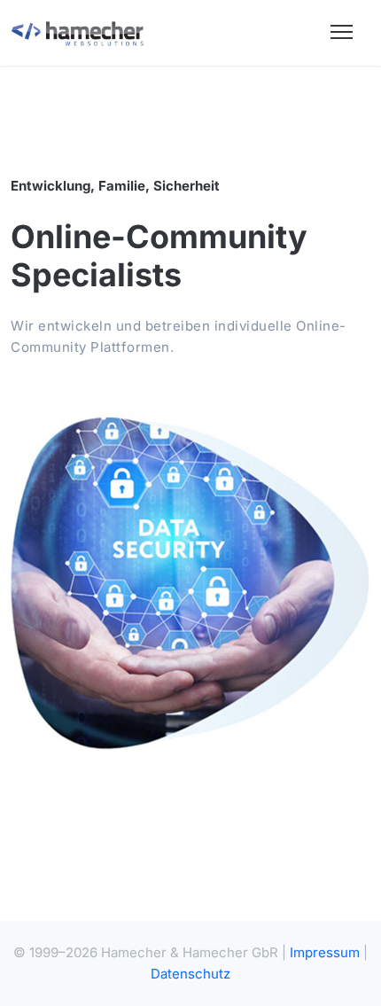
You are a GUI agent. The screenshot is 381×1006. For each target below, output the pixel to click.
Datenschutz (190, 973)
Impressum (325, 952)
